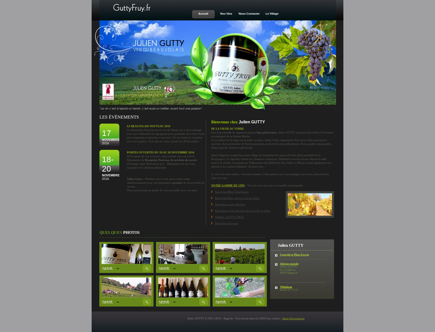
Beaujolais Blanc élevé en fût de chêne (237, 198)
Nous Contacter (249, 13)
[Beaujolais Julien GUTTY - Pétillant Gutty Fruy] (126, 271)
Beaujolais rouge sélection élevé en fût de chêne (243, 210)
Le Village (272, 13)
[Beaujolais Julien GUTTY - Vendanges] (126, 305)
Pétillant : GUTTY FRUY (229, 216)
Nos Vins (226, 13)
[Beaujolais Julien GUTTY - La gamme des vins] (183, 305)
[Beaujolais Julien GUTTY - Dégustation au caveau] (183, 271)
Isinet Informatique (293, 318)
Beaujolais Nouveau (226, 223)
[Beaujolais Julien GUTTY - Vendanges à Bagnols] (240, 271)
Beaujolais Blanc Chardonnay (232, 191)
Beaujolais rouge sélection (230, 204)
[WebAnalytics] (353, 2)
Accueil (203, 13)
